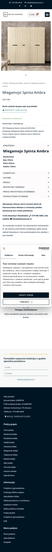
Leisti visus (26, 295)
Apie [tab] (43, 255)
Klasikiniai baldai (10, 438)
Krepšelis (7, 542)
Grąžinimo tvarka (11, 504)
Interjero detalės (10, 471)
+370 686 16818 (37, 215)
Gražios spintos (14, 134)
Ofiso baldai (8, 463)
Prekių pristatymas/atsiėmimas (19, 191)
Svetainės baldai (10, 446)
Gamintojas (9, 173)
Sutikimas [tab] (8, 255)
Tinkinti (24, 302)
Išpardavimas (9, 475)
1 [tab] (26, 75)
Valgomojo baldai (11, 455)
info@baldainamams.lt (22, 219)
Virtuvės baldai (10, 467)
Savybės (7, 178)
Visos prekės (9, 430)
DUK (5, 521)
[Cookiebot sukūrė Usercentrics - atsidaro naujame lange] (38, 248)
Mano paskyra (9, 534)
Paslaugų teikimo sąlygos (14, 492)
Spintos (27, 83)
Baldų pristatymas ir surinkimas (17, 500)
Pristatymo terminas (13, 187)
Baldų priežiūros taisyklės (14, 509)
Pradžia (5, 83)
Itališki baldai (9, 442)
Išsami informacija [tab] (26, 255)
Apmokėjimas (9, 538)
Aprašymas (8, 145)
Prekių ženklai (9, 513)
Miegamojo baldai (16, 83)
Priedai (6, 182)
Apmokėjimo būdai (11, 496)
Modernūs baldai (31, 131)
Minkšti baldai (9, 459)
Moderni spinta (26, 134)
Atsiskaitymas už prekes (15, 196)
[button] (47, 14)
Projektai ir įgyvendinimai (14, 488)
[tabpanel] (26, 46)
